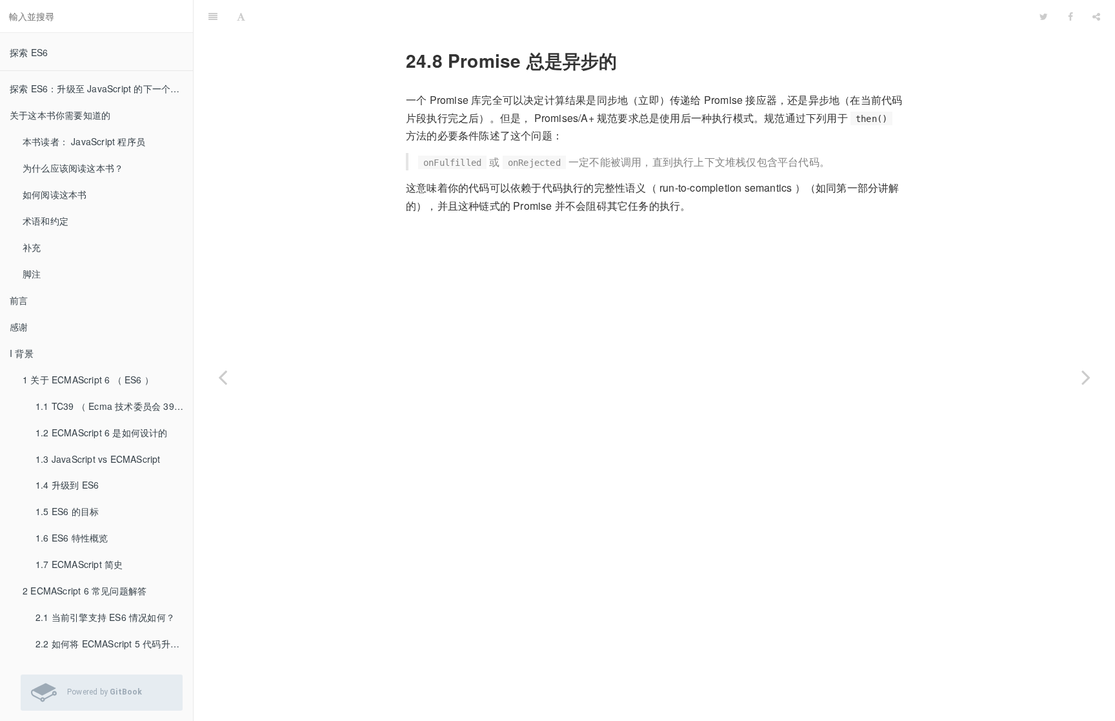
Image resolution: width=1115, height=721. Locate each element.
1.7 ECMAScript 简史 (79, 564)
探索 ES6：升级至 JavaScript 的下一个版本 (99, 88)
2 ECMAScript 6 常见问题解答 (84, 590)
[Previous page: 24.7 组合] (223, 376)
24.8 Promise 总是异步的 (642, 15)
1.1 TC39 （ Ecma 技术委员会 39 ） (110, 406)
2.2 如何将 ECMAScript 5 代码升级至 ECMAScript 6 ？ (114, 643)
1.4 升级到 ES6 (67, 484)
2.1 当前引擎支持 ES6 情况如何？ (105, 617)
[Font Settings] (241, 16)
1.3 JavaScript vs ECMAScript (98, 458)
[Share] (1096, 16)
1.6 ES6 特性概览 (71, 537)
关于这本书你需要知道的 (60, 114)
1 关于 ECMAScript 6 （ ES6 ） (88, 379)
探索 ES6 (29, 52)
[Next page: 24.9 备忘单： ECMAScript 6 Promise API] (1086, 376)
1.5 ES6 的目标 (67, 511)
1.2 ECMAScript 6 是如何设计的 (101, 432)
